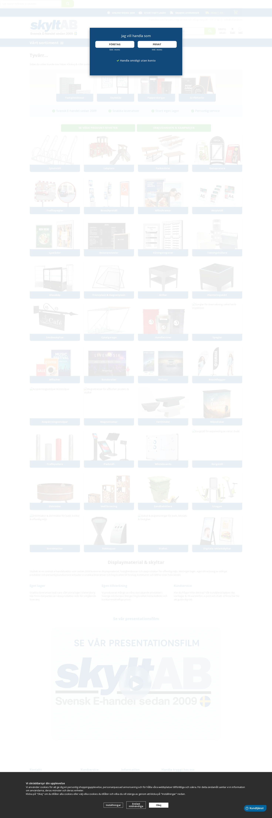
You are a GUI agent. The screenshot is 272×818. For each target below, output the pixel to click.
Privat (157, 44)
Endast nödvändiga (136, 805)
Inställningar (113, 805)
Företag (114, 44)
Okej (158, 805)
